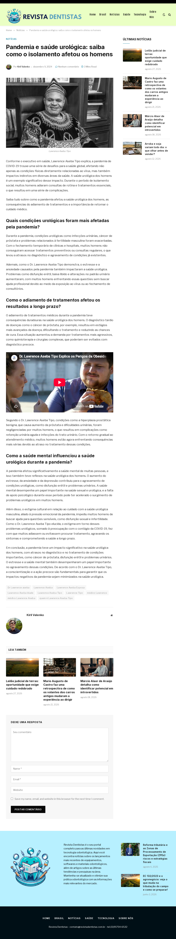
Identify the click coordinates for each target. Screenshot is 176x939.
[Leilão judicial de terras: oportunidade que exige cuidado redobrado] (22, 667)
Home (93, 14)
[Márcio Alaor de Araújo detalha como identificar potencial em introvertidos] (96, 667)
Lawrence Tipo (74, 592)
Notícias (114, 14)
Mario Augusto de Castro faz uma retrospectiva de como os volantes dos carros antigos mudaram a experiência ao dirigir (59, 690)
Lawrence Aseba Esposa (71, 587)
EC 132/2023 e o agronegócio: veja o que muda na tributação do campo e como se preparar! (155, 882)
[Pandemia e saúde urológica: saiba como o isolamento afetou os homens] (59, 113)
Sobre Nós (153, 14)
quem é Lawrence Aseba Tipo (56, 598)
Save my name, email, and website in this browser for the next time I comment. (59, 798)
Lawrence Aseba (43, 587)
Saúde (126, 14)
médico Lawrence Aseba (21, 598)
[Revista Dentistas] (43, 14)
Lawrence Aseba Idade (21, 592)
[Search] (169, 15)
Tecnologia (140, 14)
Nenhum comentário (68, 66)
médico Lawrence (97, 592)
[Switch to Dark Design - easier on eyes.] (164, 14)
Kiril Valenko (23, 66)
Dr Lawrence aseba (19, 587)
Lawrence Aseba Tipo (50, 592)
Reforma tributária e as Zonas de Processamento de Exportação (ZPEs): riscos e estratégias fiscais (155, 853)
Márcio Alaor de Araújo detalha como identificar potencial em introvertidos (96, 686)
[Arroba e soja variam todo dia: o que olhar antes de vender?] (132, 148)
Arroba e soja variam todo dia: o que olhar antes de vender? (156, 148)
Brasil (102, 14)
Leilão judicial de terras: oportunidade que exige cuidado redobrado (22, 684)
